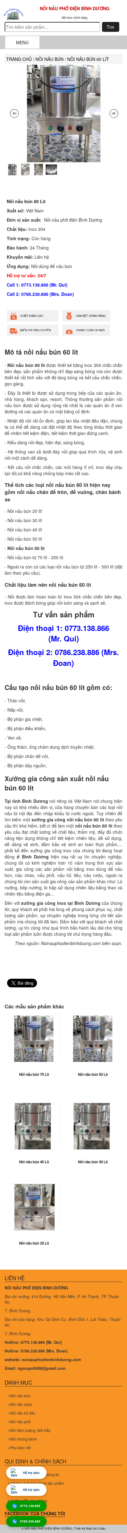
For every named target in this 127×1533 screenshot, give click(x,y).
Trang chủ (19, 59)
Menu (22, 42)
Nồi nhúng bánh (23, 1438)
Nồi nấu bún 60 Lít (26, 201)
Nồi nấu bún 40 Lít (34, 1162)
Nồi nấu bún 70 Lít (34, 1074)
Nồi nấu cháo (20, 1404)
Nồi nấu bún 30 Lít (93, 1162)
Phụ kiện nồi (20, 1447)
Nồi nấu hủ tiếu (22, 1413)
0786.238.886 (30, 1521)
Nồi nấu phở (20, 1421)
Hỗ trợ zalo (31, 1473)
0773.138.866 (30, 1506)
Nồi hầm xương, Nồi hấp (30, 1430)
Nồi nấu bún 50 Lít (93, 1074)
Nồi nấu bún (20, 1395)
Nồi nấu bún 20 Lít (34, 1243)
